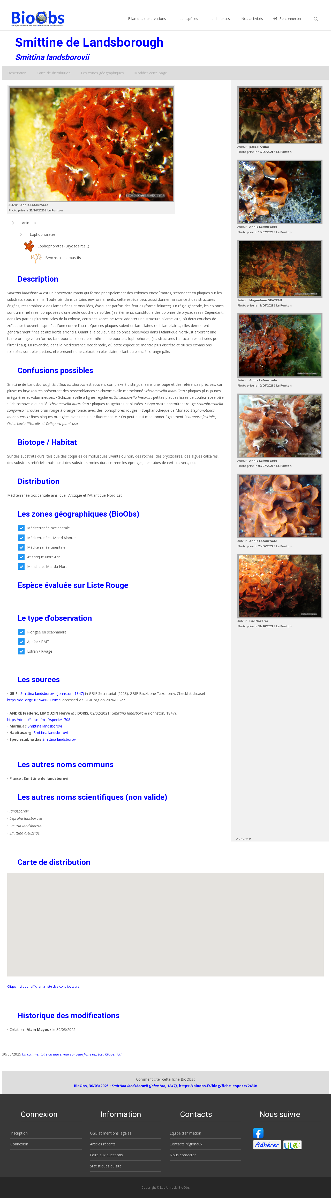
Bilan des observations (147, 18)
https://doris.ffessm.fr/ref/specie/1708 (38, 719)
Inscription (19, 1133)
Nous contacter (183, 1154)
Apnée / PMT (38, 641)
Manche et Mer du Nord (47, 566)
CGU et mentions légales (110, 1133)
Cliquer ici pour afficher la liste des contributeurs (43, 986)
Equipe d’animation (185, 1133)
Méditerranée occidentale (48, 527)
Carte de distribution (54, 72)
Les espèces (187, 18)
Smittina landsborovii (45, 726)
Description (16, 72)
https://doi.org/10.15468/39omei (34, 699)
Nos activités (252, 18)
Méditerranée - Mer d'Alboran (52, 537)
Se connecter (291, 18)
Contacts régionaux (186, 1144)
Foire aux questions (106, 1154)
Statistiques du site (106, 1166)
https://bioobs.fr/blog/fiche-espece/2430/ (218, 1085)
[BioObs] (33, 17)
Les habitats (219, 18)
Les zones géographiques (102, 72)
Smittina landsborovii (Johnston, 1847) (52, 693)
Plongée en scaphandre (46, 632)
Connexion (19, 1144)
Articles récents (103, 1144)
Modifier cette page (150, 72)
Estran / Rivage (39, 651)
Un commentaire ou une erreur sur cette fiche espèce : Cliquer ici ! (71, 1054)
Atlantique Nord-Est (43, 556)
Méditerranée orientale (46, 547)
